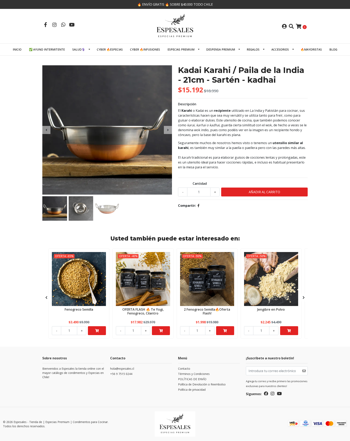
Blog (333, 49)
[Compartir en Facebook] (198, 205)
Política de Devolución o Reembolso (202, 384)
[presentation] (46, 130)
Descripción (187, 104)
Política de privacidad (192, 389)
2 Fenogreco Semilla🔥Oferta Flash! (207, 311)
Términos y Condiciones (194, 374)
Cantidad (200, 183)
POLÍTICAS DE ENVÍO (192, 379)
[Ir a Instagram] (54, 24)
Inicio (17, 49)
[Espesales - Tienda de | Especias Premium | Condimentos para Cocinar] (175, 26)
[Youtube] (72, 24)
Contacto (184, 368)
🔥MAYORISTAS (311, 49)
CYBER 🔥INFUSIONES (145, 49)
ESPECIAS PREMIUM (181, 49)
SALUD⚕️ (78, 49)
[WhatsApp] (63, 24)
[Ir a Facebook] (45, 24)
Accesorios (280, 49)
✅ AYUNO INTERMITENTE (47, 49)
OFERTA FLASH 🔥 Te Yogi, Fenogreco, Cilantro (143, 311)
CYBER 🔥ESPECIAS (110, 49)
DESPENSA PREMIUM (220, 49)
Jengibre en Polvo (271, 309)
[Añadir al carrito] (97, 330)
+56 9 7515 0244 (121, 374)
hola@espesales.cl (122, 368)
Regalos (253, 49)
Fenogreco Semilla (79, 309)
